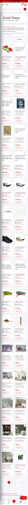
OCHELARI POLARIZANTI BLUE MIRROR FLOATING (20, 193)
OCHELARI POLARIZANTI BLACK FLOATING (7, 193)
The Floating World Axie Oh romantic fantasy (20, 139)
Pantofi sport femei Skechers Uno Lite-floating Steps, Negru (6, 248)
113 (22, 482)
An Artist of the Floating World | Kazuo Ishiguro (20, 84)
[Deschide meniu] (2, 4)
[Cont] (25, 4)
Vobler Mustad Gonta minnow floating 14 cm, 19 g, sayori (7, 221)
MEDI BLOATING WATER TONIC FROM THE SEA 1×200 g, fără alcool (20, 275)
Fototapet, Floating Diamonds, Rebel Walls (6, 356)
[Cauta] (25, 9)
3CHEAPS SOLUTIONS (6, 495)
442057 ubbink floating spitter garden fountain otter (20, 466)
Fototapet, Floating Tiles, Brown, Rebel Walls (20, 411)
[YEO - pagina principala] (12, 5)
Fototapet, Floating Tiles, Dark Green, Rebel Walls (20, 438)
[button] (11, 45)
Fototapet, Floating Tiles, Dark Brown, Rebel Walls (7, 438)
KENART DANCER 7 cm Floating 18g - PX (6, 302)
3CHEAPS (21, 495)
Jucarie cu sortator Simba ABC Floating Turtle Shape (20, 57)
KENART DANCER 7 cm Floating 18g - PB (20, 302)
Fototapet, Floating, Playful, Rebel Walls (19, 356)
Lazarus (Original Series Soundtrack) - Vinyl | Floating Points (7, 275)
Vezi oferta (5, 66)
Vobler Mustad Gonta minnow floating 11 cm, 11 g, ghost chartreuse (20, 221)
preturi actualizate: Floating (9, 31)
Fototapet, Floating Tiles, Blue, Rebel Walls (7, 411)
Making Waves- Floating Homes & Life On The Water (20, 112)
